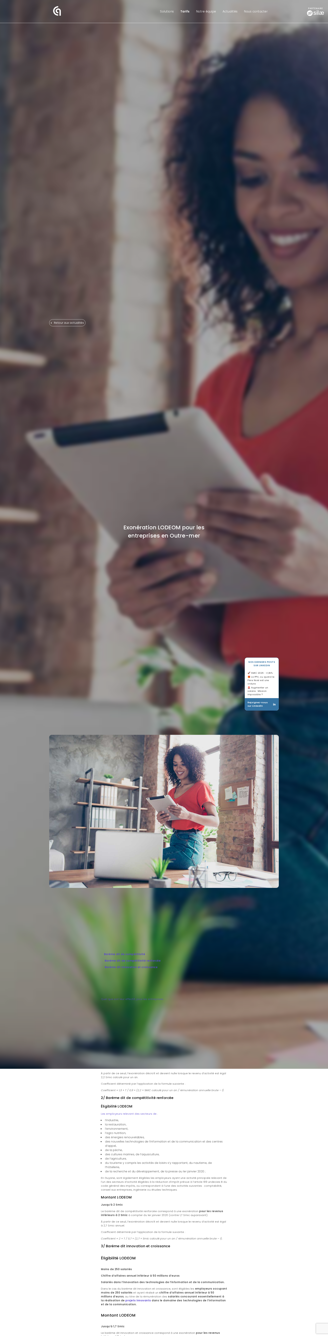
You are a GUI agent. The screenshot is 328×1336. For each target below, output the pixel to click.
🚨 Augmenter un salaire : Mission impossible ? (258, 931)
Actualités (230, 11)
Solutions (167, 11)
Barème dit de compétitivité (124, 954)
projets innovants (138, 1300)
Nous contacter (256, 11)
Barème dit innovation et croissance (131, 967)
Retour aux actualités (68, 323)
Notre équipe (206, 11)
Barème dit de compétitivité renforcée (133, 960)
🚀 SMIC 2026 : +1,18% (260, 912)
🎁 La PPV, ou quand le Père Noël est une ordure (261, 920)
